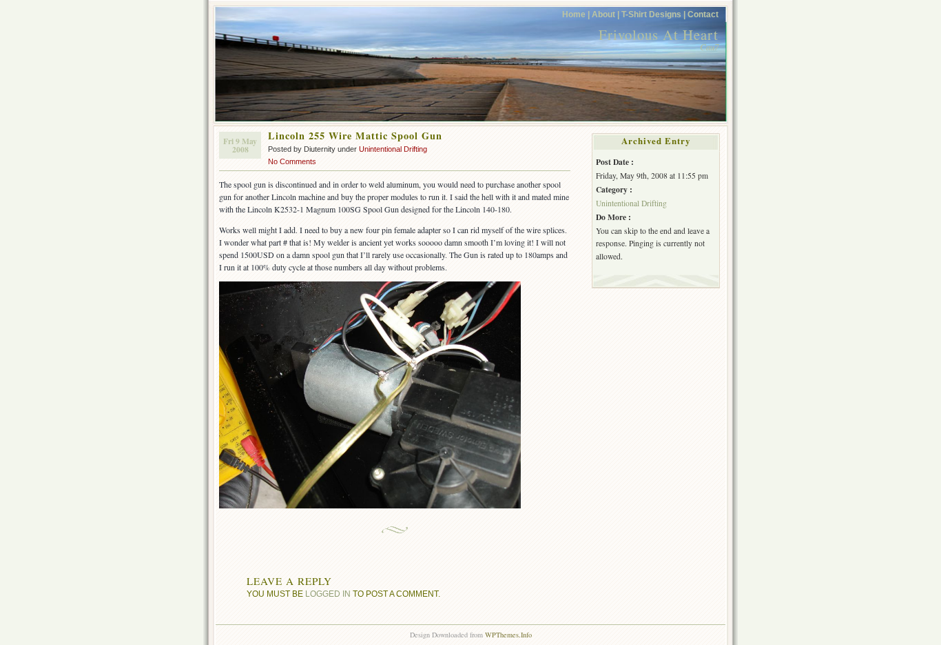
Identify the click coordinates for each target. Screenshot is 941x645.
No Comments (292, 161)
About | (605, 14)
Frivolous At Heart (658, 34)
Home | (576, 14)
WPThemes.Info (508, 634)
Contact (702, 14)
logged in (328, 593)
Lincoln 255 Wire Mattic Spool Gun (355, 135)
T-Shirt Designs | (653, 14)
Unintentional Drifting (393, 149)
